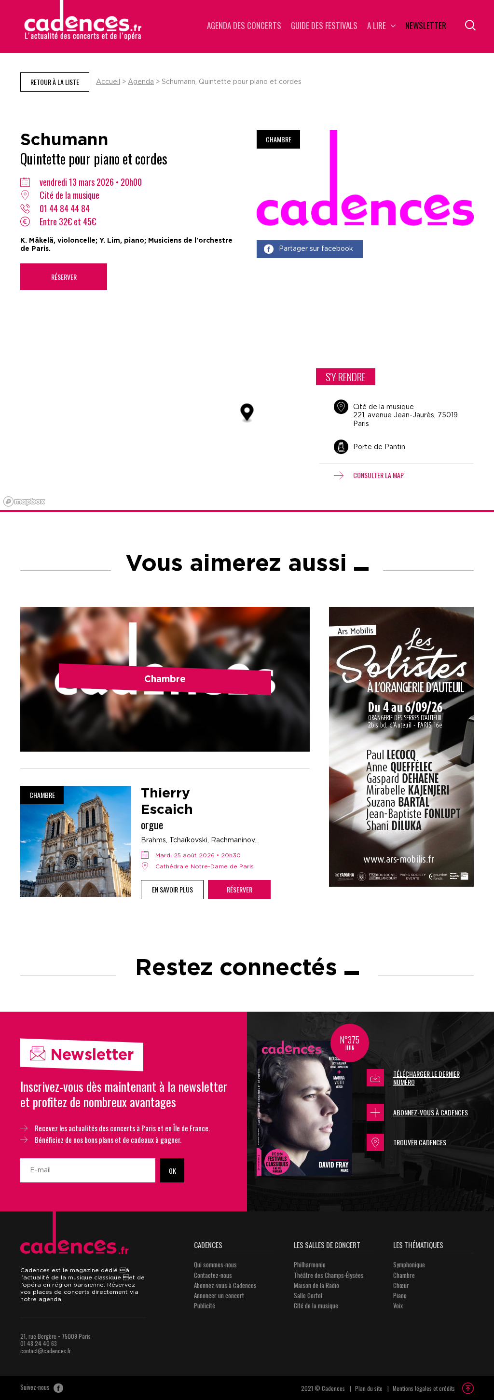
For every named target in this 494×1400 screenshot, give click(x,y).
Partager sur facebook (316, 249)
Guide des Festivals (324, 26)
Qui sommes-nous (215, 1264)
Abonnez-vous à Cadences (430, 1112)
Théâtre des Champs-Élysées (329, 1275)
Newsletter (425, 26)
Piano (400, 1295)
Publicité (204, 1305)
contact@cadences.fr (45, 1350)
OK (172, 1171)
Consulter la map (378, 475)
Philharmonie (310, 1264)
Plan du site (369, 1388)
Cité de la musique (316, 1305)
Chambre (404, 1275)
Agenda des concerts (244, 26)
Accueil (108, 82)
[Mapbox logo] (24, 501)
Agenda (141, 82)
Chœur (401, 1285)
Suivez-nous (35, 1387)
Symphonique (409, 1264)
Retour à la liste (54, 82)
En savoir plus (172, 889)
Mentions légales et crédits (424, 1388)
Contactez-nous (213, 1275)
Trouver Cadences (419, 1142)
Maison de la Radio (316, 1285)
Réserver (64, 277)
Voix (398, 1305)
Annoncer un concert (219, 1295)
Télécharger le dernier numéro (426, 1078)
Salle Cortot (308, 1295)
